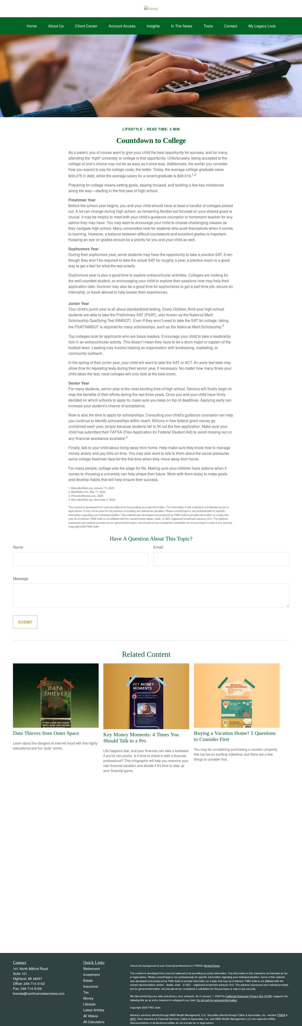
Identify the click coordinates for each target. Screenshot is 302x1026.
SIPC (133, 1019)
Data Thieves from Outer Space (46, 733)
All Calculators (94, 1021)
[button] (31, 25)
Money (88, 998)
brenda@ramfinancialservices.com (39, 993)
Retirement (91, 968)
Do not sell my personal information (217, 1000)
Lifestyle (89, 1004)
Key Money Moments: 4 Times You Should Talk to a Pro (141, 738)
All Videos (90, 1015)
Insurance (90, 986)
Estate (88, 980)
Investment (91, 974)
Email (158, 547)
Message (20, 578)
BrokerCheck (212, 965)
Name (18, 547)
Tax (86, 992)
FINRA (281, 1015)
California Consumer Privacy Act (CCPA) (249, 996)
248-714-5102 (34, 983)
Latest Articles (93, 1010)
